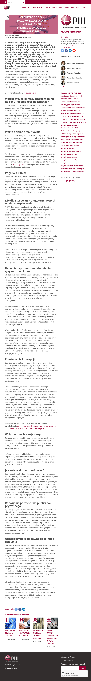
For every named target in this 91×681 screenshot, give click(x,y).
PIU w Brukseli (37, 7)
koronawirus (80, 108)
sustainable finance (76, 142)
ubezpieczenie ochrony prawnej (72, 163)
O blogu (64, 37)
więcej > (73, 45)
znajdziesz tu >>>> (33, 93)
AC (72, 93)
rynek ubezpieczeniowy (74, 140)
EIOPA (7, 37)
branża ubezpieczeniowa (69, 96)
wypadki (67, 172)
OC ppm (63, 116)
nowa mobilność (75, 113)
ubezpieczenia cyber (68, 148)
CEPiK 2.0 (64, 99)
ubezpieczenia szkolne (69, 157)
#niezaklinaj (65, 93)
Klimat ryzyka (18, 164)
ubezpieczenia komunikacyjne (71, 151)
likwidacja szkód (67, 110)
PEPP (71, 119)
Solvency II (64, 142)
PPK (70, 122)
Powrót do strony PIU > (71, 32)
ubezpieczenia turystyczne (70, 160)
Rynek (84, 7)
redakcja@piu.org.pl (69, 180)
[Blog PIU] (8, 8)
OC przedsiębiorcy (74, 116)
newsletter (65, 113)
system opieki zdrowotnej (70, 145)
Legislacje (25, 7)
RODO (63, 140)
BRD (81, 96)
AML (75, 93)
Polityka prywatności (11, 668)
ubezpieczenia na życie (69, 154)
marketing (77, 110)
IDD (74, 99)
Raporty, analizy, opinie (54, 7)
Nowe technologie (72, 7)
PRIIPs (75, 122)
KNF (73, 108)
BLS (79, 93)
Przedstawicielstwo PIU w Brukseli (20, 37)
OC (84, 113)
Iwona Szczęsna (14, 35)
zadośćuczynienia (78, 172)
